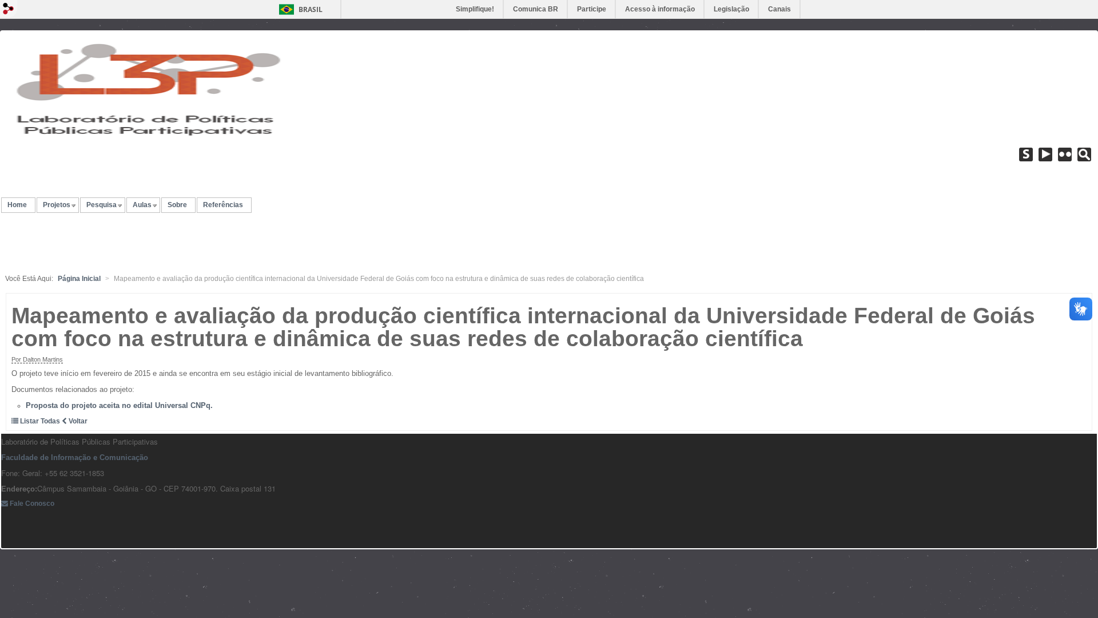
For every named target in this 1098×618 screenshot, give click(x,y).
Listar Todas (40, 421)
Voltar (77, 421)
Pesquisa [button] (101, 205)
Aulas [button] (142, 205)
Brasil (311, 9)
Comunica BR (535, 9)
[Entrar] (8, 8)
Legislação (731, 9)
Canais (779, 9)
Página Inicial (79, 279)
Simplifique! (475, 9)
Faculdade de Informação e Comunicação (74, 457)
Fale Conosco (31, 504)
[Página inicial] (144, 88)
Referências (223, 205)
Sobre (177, 205)
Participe (591, 9)
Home (17, 205)
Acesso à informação (660, 9)
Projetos (56, 205)
